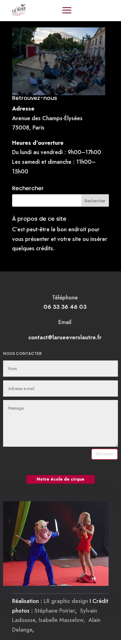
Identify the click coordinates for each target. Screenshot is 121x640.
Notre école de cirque (60, 479)
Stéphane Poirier (54, 611)
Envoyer (104, 454)
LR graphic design (66, 601)
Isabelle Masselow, (63, 620)
